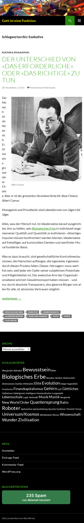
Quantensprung (44, 402)
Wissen (55, 415)
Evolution (51, 383)
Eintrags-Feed (10, 457)
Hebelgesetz (19, 393)
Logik (25, 397)
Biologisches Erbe (44, 228)
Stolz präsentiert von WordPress (18, 518)
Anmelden (8, 450)
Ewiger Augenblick (69, 383)
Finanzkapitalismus (28, 389)
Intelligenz (31, 393)
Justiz (56, 316)
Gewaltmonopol (51, 312)
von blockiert (40, 498)
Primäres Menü (79, 20)
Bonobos (50, 378)
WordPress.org (11, 471)
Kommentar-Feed (12, 464)
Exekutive (33, 312)
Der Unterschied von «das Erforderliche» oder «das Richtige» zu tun (41, 69)
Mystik (54, 397)
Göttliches (70, 389)
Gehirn (50, 388)
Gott (59, 389)
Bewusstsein (37, 369)
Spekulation (26, 409)
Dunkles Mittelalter (24, 383)
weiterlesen (11, 298)
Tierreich (70, 409)
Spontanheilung (40, 409)
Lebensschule (12, 397)
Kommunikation (44, 393)
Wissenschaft (70, 414)
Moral (67, 316)
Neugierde (65, 397)
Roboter (11, 408)
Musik (43, 397)
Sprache (52, 409)
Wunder (9, 419)
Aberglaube (7, 370)
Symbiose (61, 409)
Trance (78, 409)
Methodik (33, 397)
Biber (53, 370)
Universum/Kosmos (20, 414)
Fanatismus (7, 389)
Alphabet (17, 370)
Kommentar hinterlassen (42, 87)
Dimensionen (8, 383)
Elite (37, 383)
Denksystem (69, 378)
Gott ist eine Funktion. (19, 20)
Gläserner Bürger (14, 316)
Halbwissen (7, 393)
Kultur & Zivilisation (15, 52)
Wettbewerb (46, 415)
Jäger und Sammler (38, 316)
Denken (59, 378)
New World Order (15, 402)
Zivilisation (11, 320)
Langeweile (57, 393)
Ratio (64, 402)
